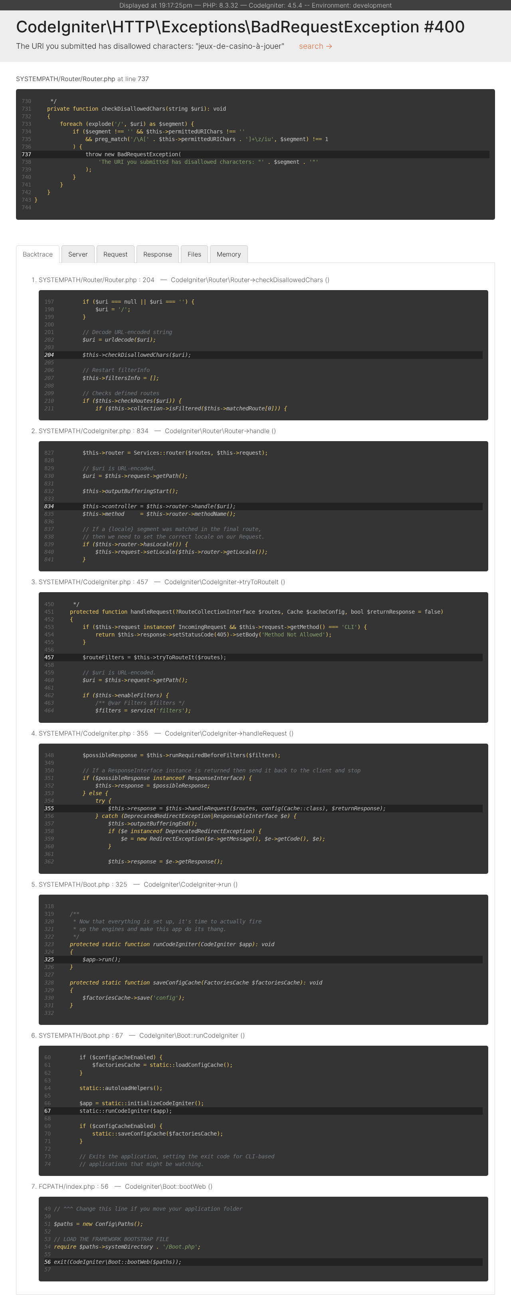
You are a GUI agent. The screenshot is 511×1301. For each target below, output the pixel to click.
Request (115, 254)
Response (157, 254)
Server (78, 254)
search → (316, 46)
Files (194, 254)
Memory (229, 254)
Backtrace (38, 254)
